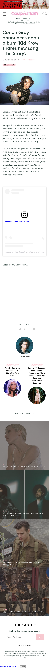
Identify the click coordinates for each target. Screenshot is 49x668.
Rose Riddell (29, 60)
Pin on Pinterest (24, 329)
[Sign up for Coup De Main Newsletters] (35, 625)
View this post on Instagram (17, 221)
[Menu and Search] (4, 14)
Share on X (20, 329)
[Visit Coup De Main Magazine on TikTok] (25, 625)
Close (23, 667)
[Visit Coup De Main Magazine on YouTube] (18, 625)
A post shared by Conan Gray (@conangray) (22, 252)
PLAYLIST (44, 14)
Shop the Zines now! (9, 666)
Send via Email (34, 329)
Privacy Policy (24, 645)
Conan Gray (9, 65)
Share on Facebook (15, 329)
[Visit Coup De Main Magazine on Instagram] (21, 625)
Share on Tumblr (29, 329)
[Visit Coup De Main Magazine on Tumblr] (31, 625)
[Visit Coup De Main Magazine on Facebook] (15, 625)
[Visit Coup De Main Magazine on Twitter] (28, 625)
